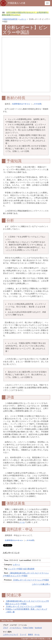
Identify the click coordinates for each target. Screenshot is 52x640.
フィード (23, 634)
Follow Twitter (28, 628)
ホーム (37, 634)
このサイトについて (10, 634)
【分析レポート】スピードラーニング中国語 (31, 580)
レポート (22, 19)
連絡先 (30, 634)
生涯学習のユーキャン (21, 104)
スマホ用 (37, 104)
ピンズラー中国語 (15, 569)
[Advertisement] (26, 66)
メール (22, 522)
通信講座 (30, 569)
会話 (25, 569)
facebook (38, 628)
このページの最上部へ (41, 584)
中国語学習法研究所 (10, 19)
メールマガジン (15, 628)
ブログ (5, 628)
